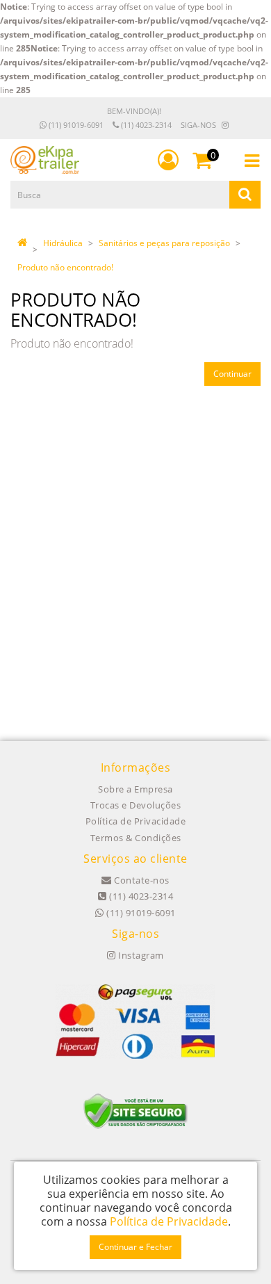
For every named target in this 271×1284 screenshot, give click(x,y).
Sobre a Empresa (135, 789)
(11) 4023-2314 (145, 125)
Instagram (140, 955)
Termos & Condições (135, 837)
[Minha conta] (168, 159)
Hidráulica (63, 243)
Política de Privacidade (135, 821)
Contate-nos (141, 880)
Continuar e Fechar (135, 1247)
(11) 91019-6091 (75, 125)
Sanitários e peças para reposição (164, 243)
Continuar (232, 374)
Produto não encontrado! (65, 267)
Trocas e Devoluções (135, 805)
